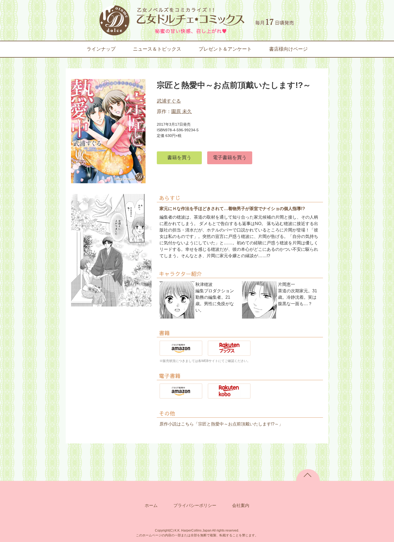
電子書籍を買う (230, 157)
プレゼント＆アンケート (225, 49)
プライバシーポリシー (194, 505)
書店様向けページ (288, 49)
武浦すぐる (169, 101)
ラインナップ (101, 49)
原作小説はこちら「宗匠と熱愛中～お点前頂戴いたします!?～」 (221, 424)
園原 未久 (181, 111)
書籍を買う (179, 157)
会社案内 (240, 505)
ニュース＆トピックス (157, 49)
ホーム (151, 505)
